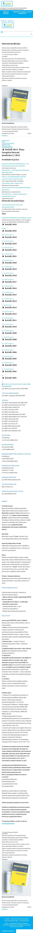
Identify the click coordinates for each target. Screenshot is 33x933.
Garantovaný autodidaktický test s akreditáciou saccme (16, 217)
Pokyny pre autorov (7, 146)
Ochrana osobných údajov (11, 920)
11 (4, 235)
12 (2, 235)
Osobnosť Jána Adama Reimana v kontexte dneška (17, 384)
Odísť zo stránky (6, 12)
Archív (3, 142)
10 (6, 235)
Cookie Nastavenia (8, 931)
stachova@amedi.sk (8, 823)
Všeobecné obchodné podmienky (19, 919)
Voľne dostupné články (8, 143)
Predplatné (5, 135)
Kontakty (7, 919)
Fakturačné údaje (24, 920)
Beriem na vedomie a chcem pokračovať (22, 12)
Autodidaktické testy (7, 147)
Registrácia (11, 21)
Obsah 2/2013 (5, 140)
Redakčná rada (6, 144)
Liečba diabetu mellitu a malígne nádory (12, 183)
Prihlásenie (4, 21)
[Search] (31, 34)
